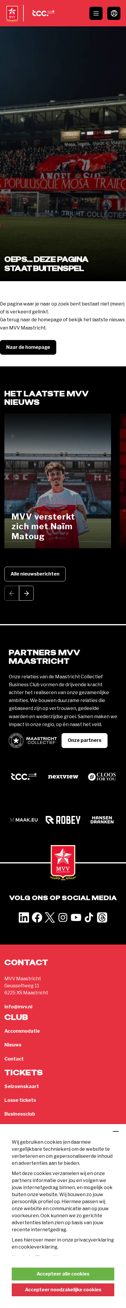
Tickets (23, 1073)
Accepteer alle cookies (63, 1274)
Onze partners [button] (84, 740)
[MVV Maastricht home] (12, 19)
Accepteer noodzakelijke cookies (63, 1289)
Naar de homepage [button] (28, 347)
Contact (14, 1059)
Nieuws (12, 1045)
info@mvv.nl (18, 1007)
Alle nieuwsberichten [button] (35, 574)
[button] (26, 593)
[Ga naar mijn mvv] (113, 13)
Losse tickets (20, 1100)
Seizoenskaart (21, 1086)
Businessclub (19, 1114)
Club (16, 1017)
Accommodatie (22, 1031)
